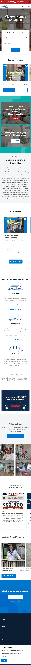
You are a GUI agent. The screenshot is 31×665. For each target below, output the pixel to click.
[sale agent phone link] (24, 570)
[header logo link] (4, 6)
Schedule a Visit (15, 602)
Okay (4, 660)
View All (15, 490)
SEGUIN (23, 6)
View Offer (15, 119)
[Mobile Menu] (28, 6)
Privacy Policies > (5, 656)
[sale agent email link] (21, 570)
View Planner (15, 140)
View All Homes (9, 90)
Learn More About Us (8, 575)
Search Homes (15, 50)
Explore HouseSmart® (16, 309)
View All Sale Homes (15, 261)
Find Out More (15, 370)
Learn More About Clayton (15, 436)
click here (17, 402)
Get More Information (15, 597)
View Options (15, 339)
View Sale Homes (21, 90)
